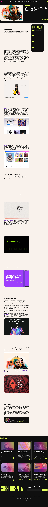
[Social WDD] (21, 501)
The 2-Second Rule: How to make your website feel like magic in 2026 (38, 48)
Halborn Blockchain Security (8, 220)
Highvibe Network (7, 314)
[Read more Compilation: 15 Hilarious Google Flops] (13, 480)
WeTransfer (6, 196)
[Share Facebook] (42, 19)
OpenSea (5, 108)
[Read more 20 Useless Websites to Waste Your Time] (13, 458)
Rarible (5, 145)
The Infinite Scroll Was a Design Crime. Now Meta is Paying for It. (38, 31)
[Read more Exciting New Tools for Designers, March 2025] (46, 458)
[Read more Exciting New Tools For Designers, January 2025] (46, 479)
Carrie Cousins (13, 418)
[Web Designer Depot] (1, 1)
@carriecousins (21, 421)
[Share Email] (47, 19)
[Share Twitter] (45, 19)
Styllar (5, 72)
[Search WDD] (47, 1)
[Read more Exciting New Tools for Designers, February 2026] (30, 459)
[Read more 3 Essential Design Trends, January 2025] (30, 479)
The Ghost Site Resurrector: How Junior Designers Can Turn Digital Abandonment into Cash (38, 42)
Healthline (24, 346)
